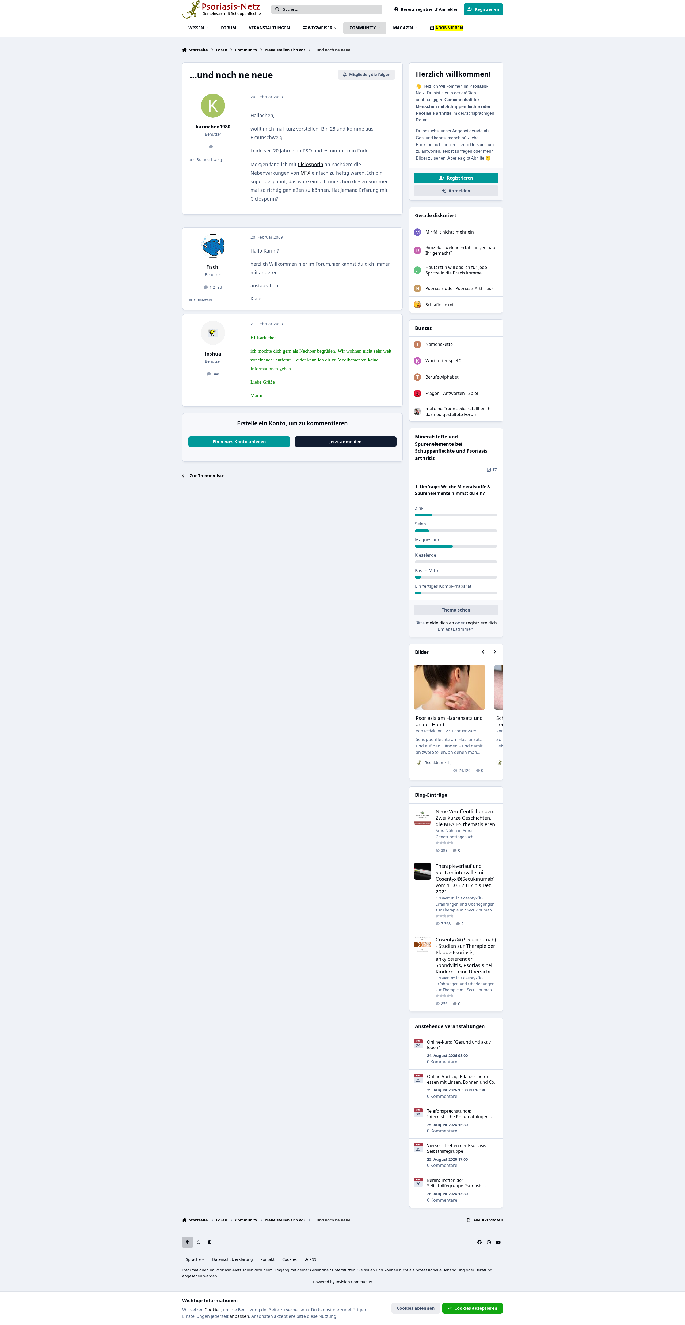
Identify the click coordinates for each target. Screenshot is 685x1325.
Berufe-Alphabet (442, 377)
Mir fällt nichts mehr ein (449, 232)
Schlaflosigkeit (440, 305)
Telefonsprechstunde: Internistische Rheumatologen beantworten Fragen (458, 1116)
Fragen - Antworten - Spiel (451, 393)
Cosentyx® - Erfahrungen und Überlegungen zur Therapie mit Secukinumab (465, 903)
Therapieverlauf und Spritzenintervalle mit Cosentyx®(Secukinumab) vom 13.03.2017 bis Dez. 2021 (465, 878)
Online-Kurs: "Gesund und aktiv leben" (459, 1045)
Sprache (194, 1259)
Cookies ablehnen (416, 1308)
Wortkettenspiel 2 (443, 361)
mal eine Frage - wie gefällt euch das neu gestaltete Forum (457, 411)
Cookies (289, 1259)
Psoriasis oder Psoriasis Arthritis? (459, 288)
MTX (305, 173)
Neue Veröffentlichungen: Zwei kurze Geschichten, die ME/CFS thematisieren (465, 817)
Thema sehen (456, 610)
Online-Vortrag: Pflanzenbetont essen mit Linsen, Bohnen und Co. (461, 1079)
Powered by (342, 1281)
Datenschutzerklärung (232, 1259)
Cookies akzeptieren (475, 1308)
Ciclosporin (310, 164)
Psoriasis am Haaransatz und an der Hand (449, 721)
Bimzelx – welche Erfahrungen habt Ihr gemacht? (461, 250)
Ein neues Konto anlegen (239, 442)
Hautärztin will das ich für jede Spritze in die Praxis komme (456, 270)
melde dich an (440, 623)
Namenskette (439, 344)
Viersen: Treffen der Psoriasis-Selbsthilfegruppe (457, 1148)
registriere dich (481, 623)
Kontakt (267, 1259)
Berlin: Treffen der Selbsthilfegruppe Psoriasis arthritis (454, 1185)
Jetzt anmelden (345, 442)
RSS (312, 1259)
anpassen (239, 1316)
